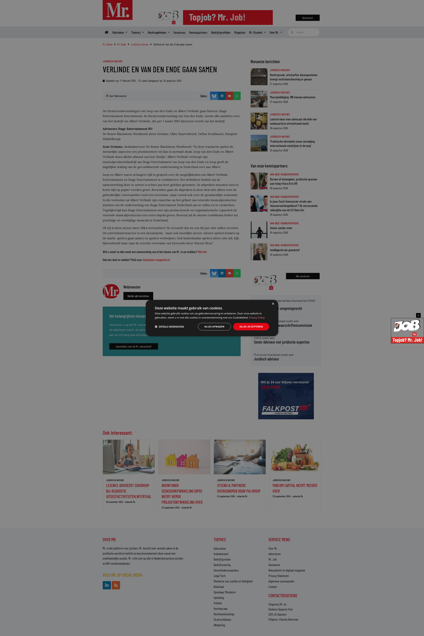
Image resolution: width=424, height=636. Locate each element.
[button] (169, 326)
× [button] (273, 304)
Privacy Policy (257, 317)
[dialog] (212, 318)
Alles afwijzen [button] (214, 326)
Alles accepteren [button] (251, 326)
